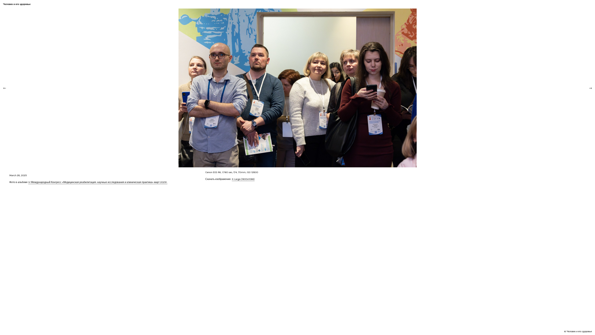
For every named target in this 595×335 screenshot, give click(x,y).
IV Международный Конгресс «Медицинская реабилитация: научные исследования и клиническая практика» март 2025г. (97, 182)
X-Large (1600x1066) (243, 179)
